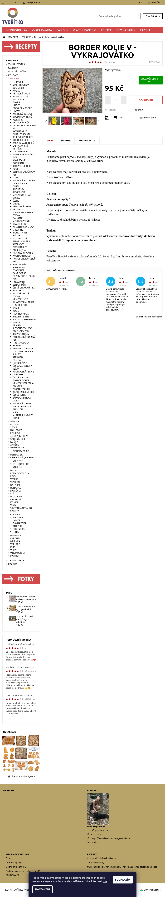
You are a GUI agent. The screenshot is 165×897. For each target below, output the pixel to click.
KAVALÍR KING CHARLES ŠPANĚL (21, 132)
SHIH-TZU (17, 354)
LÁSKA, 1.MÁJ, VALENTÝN (23, 457)
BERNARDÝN (19, 284)
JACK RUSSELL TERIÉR (24, 142)
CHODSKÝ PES (20, 362)
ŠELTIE (16, 200)
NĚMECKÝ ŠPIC (20, 299)
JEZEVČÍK (18, 119)
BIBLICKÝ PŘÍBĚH (21, 451)
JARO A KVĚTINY (19, 435)
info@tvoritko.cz (34, 2)
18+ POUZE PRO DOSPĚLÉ (21, 465)
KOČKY (14, 441)
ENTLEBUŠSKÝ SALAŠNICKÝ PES (21, 240)
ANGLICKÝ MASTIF (22, 403)
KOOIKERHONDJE (22, 406)
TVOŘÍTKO (154, 62)
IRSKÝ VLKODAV (21, 333)
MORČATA (15, 490)
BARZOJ (17, 345)
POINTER (17, 386)
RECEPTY (92, 854)
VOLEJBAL (18, 517)
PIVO (13, 476)
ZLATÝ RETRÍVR (20, 151)
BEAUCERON (19, 223)
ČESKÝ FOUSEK (20, 377)
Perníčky (99, 862)
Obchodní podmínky (16, 866)
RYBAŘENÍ (15, 499)
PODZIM (14, 424)
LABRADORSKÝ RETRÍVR (20, 147)
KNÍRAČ (17, 322)
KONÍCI (14, 502)
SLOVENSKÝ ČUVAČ (22, 328)
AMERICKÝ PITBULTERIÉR (20, 245)
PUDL (15, 168)
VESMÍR (14, 479)
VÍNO (13, 505)
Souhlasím (122, 879)
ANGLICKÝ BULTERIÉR (24, 180)
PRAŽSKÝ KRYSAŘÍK (23, 252)
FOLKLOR (15, 433)
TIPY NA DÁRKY (125, 30)
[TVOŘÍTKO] (42, 16)
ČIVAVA (16, 110)
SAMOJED (18, 357)
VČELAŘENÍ (16, 544)
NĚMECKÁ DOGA (21, 93)
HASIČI (13, 470)
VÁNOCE (14, 421)
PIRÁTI (13, 546)
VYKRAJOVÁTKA (42, 30)
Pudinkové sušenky (106, 858)
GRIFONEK (18, 374)
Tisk (107, 119)
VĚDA (13, 549)
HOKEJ (16, 520)
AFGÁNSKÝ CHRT (21, 388)
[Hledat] (138, 16)
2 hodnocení (110, 62)
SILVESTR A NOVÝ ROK (21, 508)
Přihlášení (157, 2)
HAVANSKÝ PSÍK (21, 313)
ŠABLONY (62, 30)
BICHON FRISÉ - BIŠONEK (21, 234)
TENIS (16, 531)
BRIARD (17, 325)
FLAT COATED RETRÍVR (24, 319)
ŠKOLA (13, 427)
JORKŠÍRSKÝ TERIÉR (23, 136)
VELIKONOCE (17, 447)
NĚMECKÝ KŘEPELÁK (23, 383)
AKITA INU (18, 209)
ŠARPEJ (16, 203)
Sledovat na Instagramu (23, 776)
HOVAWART (19, 281)
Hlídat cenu (150, 117)
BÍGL (15, 157)
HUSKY (16, 105)
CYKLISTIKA (18, 528)
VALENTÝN (18, 461)
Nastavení (42, 889)
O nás (8, 858)
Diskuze (66, 140)
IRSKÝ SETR (18, 290)
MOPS (16, 177)
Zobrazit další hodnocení (148, 316)
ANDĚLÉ (14, 444)
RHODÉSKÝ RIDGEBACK (19, 190)
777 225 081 (11, 2)
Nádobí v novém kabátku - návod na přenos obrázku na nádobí (127, 866)
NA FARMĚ (15, 484)
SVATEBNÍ (15, 481)
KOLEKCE (106, 30)
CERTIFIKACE (12, 875)
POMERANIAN (20, 249)
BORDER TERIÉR (21, 380)
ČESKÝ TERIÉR (20, 394)
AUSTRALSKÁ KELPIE (23, 371)
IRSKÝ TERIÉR (19, 264)
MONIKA (14, 555)
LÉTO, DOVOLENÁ (19, 473)
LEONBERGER (20, 304)
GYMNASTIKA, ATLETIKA (20, 524)
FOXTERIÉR (18, 270)
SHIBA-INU (18, 229)
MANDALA (15, 535)
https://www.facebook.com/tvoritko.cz (110, 838)
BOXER (16, 102)
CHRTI (16, 186)
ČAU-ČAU (17, 359)
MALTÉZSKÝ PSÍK (21, 220)
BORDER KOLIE (20, 139)
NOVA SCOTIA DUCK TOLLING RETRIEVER (23, 350)
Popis (50, 140)
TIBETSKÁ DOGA (21, 342)
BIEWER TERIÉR (21, 316)
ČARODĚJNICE (17, 438)
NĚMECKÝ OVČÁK (22, 122)
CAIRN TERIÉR (20, 183)
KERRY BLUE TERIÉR (23, 165)
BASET (16, 307)
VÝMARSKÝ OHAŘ (22, 206)
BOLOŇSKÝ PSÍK (21, 331)
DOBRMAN (18, 163)
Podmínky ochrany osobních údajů (23, 870)
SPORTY (14, 510)
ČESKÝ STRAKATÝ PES (24, 287)
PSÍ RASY (138, 109)
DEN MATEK (16, 454)
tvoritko (95, 842)
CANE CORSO (19, 273)
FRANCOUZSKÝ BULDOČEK (20, 98)
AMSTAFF (17, 90)
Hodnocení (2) (87, 140)
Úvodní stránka (16, 30)
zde (105, 881)
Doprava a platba (14, 862)
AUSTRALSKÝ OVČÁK (23, 154)
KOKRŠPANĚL (20, 160)
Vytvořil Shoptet (152, 889)
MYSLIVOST (16, 496)
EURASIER (18, 81)
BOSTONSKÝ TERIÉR (23, 116)
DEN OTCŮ (15, 487)
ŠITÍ (12, 493)
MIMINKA (15, 541)
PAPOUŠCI (15, 538)
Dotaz (121, 117)
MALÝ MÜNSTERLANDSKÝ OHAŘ (23, 415)
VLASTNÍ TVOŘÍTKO (84, 30)
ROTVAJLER (19, 267)
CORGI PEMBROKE (22, 108)
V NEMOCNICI (17, 552)
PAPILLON (18, 409)
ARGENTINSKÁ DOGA (23, 226)
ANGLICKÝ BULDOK (23, 113)
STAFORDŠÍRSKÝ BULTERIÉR (21, 86)
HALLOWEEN (17, 430)
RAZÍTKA (145, 30)
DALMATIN (18, 218)
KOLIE (16, 310)
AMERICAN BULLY (22, 255)
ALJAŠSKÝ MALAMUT (23, 302)
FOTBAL (17, 514)
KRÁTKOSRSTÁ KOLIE (23, 391)
